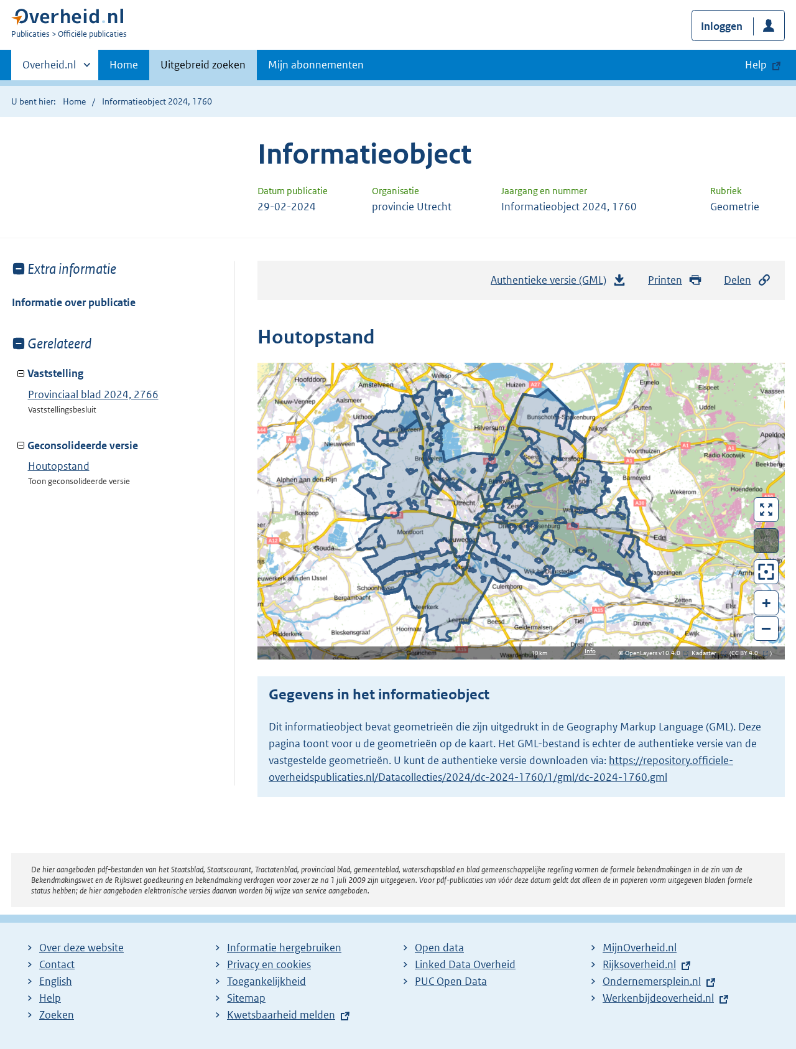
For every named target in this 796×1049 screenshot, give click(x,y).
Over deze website (81, 947)
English (55, 981)
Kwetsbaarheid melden (281, 1015)
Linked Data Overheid (465, 964)
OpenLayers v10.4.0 (655, 653)
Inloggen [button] (722, 26)
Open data (439, 947)
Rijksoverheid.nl (639, 964)
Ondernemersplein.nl (652, 981)
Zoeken (56, 1015)
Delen (737, 280)
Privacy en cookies (269, 964)
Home (123, 65)
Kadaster (707, 653)
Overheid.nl (49, 69)
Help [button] (756, 65)
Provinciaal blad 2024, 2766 (93, 394)
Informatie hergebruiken (284, 947)
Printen (665, 280)
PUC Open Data (451, 981)
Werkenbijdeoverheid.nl (658, 998)
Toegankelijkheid (266, 981)
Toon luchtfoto (766, 540)
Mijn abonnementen (316, 65)
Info (590, 651)
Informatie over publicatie (74, 302)
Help (50, 998)
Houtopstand (59, 466)
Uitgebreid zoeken (203, 65)
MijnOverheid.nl (640, 947)
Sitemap (246, 998)
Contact (57, 964)
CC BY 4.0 (747, 653)
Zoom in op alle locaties (766, 572)
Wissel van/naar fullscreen (766, 509)
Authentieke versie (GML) (553, 283)
